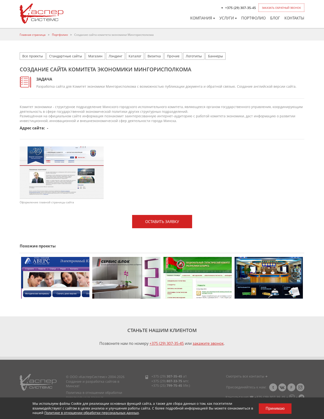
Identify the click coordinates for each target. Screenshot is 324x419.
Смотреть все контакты (245, 376)
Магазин (95, 56)
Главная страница (33, 35)
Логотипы (194, 56)
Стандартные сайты (65, 56)
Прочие (173, 56)
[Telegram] (301, 397)
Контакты (294, 18)
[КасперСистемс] (41, 14)
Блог (275, 18)
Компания (201, 18)
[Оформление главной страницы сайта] (62, 172)
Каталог (135, 56)
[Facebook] (291, 387)
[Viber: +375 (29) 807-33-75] (292, 397)
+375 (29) (166, 376)
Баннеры (215, 56)
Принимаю (275, 408)
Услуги (226, 18)
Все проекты (32, 56)
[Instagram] (300, 387)
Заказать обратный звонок (281, 7)
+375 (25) (166, 385)
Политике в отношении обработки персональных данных (91, 412)
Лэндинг (115, 56)
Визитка (154, 56)
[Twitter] (273, 387)
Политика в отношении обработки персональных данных (94, 395)
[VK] (282, 387)
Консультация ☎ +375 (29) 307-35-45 (255, 397)
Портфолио (253, 18)
